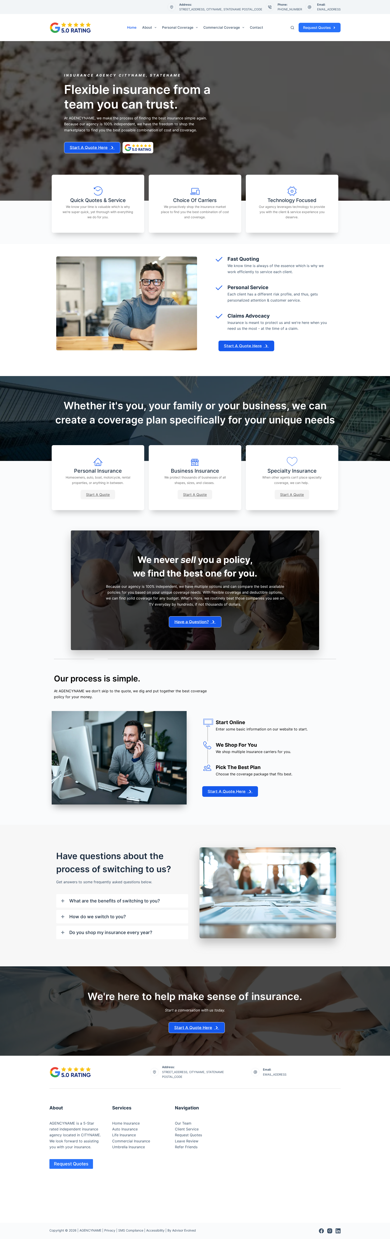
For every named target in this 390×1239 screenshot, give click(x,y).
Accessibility (155, 1230)
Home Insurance (126, 1123)
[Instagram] (329, 1230)
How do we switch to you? (97, 916)
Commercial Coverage (221, 27)
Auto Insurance (125, 1129)
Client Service (187, 1129)
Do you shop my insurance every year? (110, 932)
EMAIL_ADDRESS (329, 9)
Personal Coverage (177, 27)
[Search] (292, 27)
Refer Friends (186, 1147)
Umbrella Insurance (128, 1147)
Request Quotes (317, 27)
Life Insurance (124, 1135)
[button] (98, 494)
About (147, 27)
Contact (256, 27)
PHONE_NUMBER (290, 9)
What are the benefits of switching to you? (114, 901)
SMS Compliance (130, 1230)
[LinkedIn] (338, 1230)
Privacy (109, 1230)
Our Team (183, 1123)
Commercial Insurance (131, 1141)
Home (132, 27)
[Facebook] (321, 1230)
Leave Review (186, 1141)
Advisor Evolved (184, 1230)
